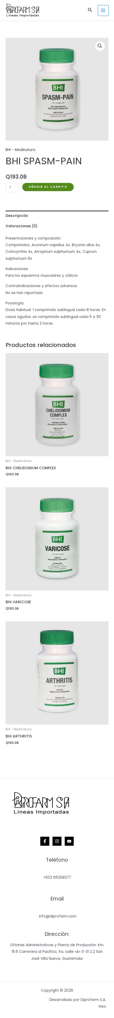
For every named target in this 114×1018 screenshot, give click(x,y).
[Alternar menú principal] (103, 10)
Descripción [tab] (17, 215)
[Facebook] (44, 841)
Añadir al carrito (48, 187)
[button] (90, 10)
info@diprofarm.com (57, 916)
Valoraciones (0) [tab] (21, 226)
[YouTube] (69, 841)
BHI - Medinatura (20, 149)
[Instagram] (57, 841)
